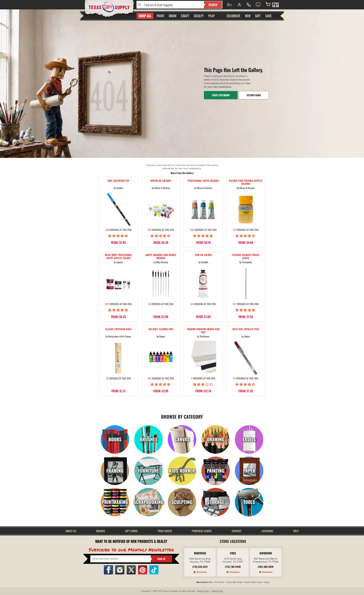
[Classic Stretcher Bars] (118, 358)
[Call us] (248, 4)
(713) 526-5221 (200, 567)
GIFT (257, 15)
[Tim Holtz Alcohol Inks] (161, 358)
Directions (202, 572)
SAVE (268, 15)
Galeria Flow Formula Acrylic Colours (245, 182)
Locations (267, 531)
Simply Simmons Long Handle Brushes (160, 256)
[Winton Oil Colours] (161, 209)
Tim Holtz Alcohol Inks (160, 329)
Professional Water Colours (203, 180)
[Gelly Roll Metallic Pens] (246, 358)
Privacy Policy (203, 591)
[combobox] (172, 4)
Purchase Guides (202, 531)
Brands (100, 531)
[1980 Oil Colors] (203, 284)
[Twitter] (131, 573)
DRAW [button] (172, 15)
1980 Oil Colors (203, 255)
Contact (236, 531)
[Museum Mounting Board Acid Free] (203, 358)
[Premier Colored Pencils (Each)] (246, 284)
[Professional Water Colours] (203, 209)
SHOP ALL (145, 15)
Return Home (254, 95)
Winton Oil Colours (160, 180)
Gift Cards (131, 531)
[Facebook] (108, 573)
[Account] (239, 4)
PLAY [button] (211, 15)
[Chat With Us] (258, 4)
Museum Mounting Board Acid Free (203, 331)
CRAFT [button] (185, 15)
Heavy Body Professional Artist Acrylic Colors (118, 256)
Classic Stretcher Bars (118, 329)
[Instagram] (119, 573)
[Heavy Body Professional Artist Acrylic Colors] (118, 284)
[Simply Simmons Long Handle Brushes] (161, 284)
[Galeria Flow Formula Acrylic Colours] (246, 209)
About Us (70, 531)
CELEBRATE (233, 15)
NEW (248, 15)
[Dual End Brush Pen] (118, 209)
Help (296, 531)
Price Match (165, 531)
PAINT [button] (160, 15)
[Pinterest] (142, 573)
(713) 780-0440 (233, 567)
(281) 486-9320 (266, 567)
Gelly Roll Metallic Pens (245, 329)
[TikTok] (154, 573)
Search (212, 5)
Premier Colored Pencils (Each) (245, 256)
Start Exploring (221, 95)
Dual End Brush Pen (118, 180)
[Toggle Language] (229, 5)
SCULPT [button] (199, 15)
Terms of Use (217, 591)
